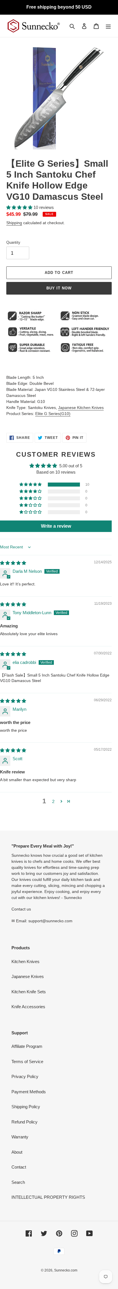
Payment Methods (28, 1091)
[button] (20, 207)
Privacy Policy (24, 1076)
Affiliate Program (26, 1046)
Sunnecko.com (65, 1270)
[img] (13, 562)
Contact (18, 1167)
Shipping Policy (25, 1106)
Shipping (14, 222)
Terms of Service (27, 1061)
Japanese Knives (27, 976)
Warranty (19, 1136)
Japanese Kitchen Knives (81, 407)
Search (18, 1182)
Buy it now (59, 288)
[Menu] (108, 26)
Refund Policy (24, 1121)
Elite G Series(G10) (52, 413)
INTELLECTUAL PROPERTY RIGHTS (48, 1197)
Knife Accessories (28, 1006)
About (16, 1152)
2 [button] (53, 801)
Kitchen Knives (25, 961)
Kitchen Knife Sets (28, 991)
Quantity (13, 242)
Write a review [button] (56, 526)
